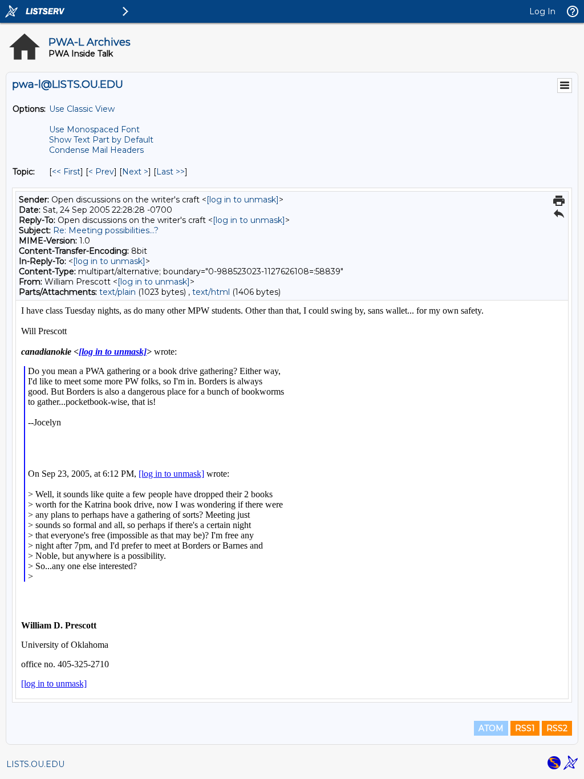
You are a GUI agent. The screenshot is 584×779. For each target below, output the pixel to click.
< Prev (101, 172)
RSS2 (556, 728)
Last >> (170, 172)
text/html (211, 292)
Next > (135, 172)
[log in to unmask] (242, 199)
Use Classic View (82, 109)
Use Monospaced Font (94, 129)
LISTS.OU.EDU (35, 764)
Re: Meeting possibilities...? (106, 230)
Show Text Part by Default (101, 140)
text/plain (117, 292)
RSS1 (525, 728)
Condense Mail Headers (96, 150)
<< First (66, 172)
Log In (542, 11)
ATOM (491, 728)
